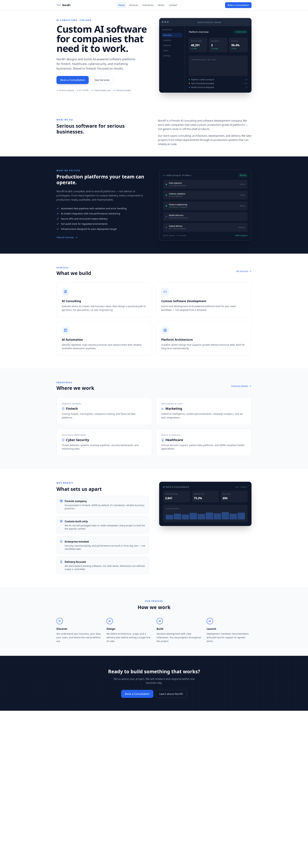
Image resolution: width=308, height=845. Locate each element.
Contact (173, 5)
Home (121, 5)
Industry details (239, 386)
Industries (148, 5)
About (161, 5)
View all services (65, 237)
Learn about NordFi (171, 694)
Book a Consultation (238, 5)
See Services (102, 80)
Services (133, 5)
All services (242, 271)
